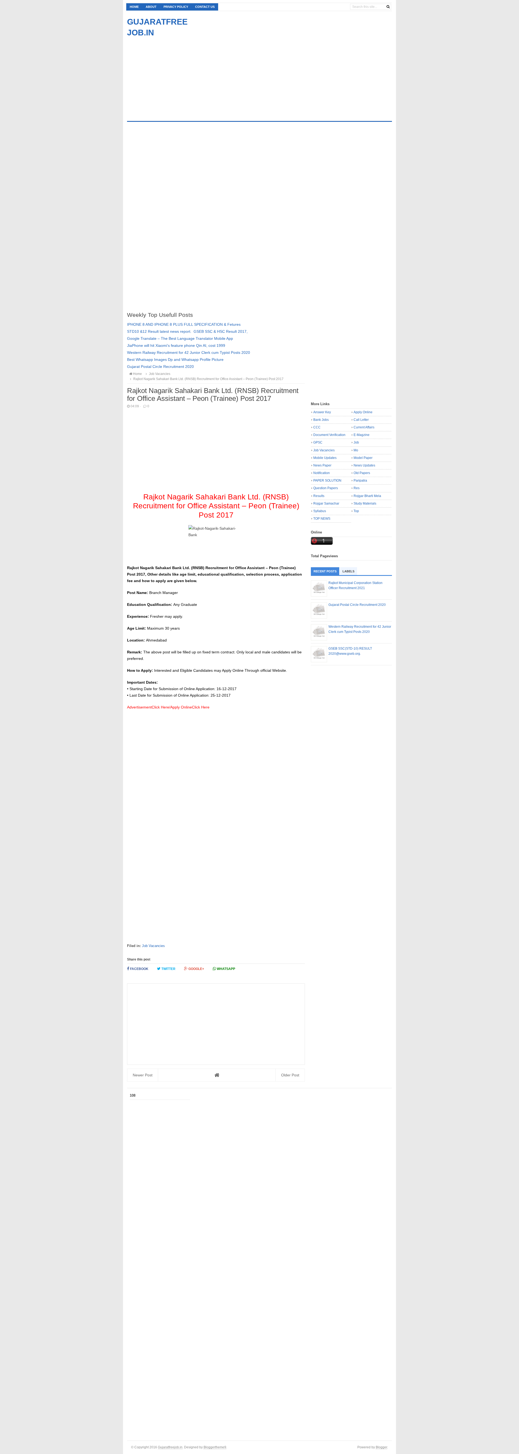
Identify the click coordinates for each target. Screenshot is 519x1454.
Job (356, 442)
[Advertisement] (172, 76)
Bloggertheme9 (215, 1447)
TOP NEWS (321, 519)
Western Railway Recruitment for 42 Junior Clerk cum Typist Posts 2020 (188, 352)
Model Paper (363, 458)
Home (134, 6)
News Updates (364, 465)
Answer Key (322, 412)
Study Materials (365, 503)
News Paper (322, 465)
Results (318, 496)
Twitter (168, 969)
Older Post (290, 1075)
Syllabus (319, 511)
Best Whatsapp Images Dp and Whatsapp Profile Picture (175, 359)
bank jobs (321, 420)
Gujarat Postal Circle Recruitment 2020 (160, 366)
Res (357, 488)
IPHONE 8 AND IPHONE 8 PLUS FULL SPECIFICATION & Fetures (184, 324)
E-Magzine (362, 435)
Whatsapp (225, 969)
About (151, 6)
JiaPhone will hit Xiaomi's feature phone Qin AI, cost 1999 (176, 345)
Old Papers (362, 473)
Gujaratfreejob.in (170, 1447)
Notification (321, 473)
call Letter (361, 420)
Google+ (196, 969)
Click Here (160, 707)
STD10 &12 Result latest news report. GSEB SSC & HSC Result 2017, (187, 331)
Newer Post (142, 1075)
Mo (356, 450)
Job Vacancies (153, 946)
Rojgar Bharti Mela (367, 496)
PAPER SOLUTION (327, 480)
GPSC (317, 442)
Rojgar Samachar (326, 503)
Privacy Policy (176, 6)
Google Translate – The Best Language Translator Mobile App (180, 338)
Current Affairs (364, 427)
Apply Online (363, 412)
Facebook (138, 969)
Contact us (205, 6)
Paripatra (360, 480)
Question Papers (325, 488)
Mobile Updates (325, 458)
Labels (348, 571)
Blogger (381, 1447)
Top (356, 511)
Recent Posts (325, 571)
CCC (317, 427)
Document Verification (329, 435)
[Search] (388, 7)
